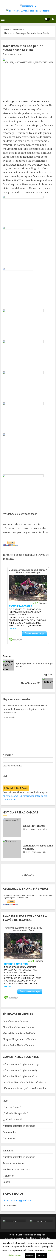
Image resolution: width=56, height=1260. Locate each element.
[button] (2, 19)
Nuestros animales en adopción (19, 1125)
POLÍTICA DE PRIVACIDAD (16, 1169)
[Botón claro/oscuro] (47, 19)
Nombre (8, 754)
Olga (35, 1070)
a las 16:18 (36, 101)
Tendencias (8, 1150)
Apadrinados (9, 1131)
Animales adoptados (13, 1163)
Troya (36, 1064)
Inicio (6, 1100)
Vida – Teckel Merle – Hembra (18, 1045)
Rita (35, 1076)
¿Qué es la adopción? (13, 1119)
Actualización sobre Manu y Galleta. (38, 847)
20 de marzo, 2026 (33, 829)
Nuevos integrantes (34, 825)
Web (5, 776)
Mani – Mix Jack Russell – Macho (19, 1033)
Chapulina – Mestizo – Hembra (18, 1027)
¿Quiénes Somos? (12, 1107)
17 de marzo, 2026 (33, 852)
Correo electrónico (13, 765)
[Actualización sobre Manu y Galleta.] (12, 849)
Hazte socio (9, 1138)
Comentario (10, 717)
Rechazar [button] (29, 1255)
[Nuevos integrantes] (12, 827)
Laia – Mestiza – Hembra (15, 1021)
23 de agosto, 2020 (13, 54)
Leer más (39, 1250)
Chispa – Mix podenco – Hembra (19, 1039)
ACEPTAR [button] (41, 1255)
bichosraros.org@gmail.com (17, 1200)
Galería (6, 1181)
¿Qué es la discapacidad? (15, 1113)
